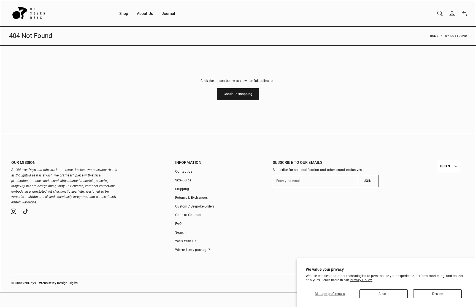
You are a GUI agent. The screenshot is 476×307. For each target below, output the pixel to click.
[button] (13, 211)
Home (434, 35)
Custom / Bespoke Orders (195, 206)
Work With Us (185, 241)
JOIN (367, 181)
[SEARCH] (440, 13)
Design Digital (68, 283)
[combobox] (445, 166)
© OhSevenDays (23, 283)
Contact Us (184, 171)
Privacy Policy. (361, 280)
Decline (437, 294)
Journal (168, 13)
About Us (145, 13)
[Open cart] (464, 13)
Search (180, 232)
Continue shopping (238, 94)
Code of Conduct (188, 215)
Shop (123, 13)
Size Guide (183, 180)
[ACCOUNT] (452, 13)
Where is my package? (192, 250)
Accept (383, 294)
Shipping (182, 189)
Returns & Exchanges (191, 198)
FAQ (178, 224)
